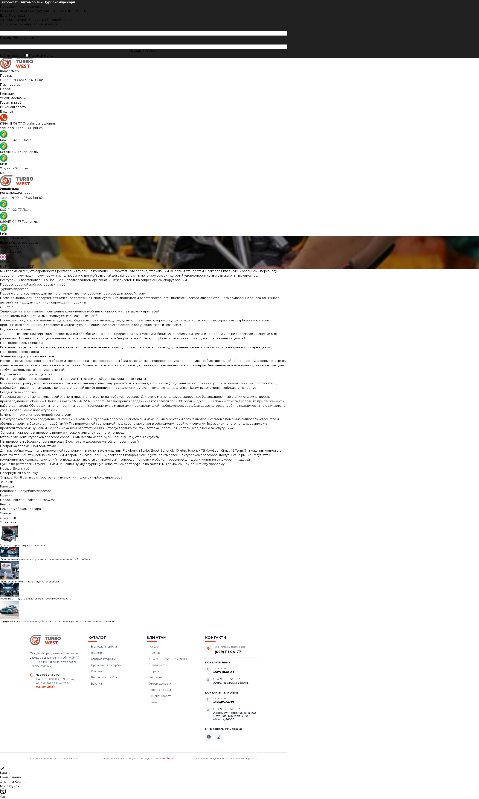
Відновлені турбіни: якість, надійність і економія (30, 581)
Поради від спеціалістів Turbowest (27, 500)
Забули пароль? (12, 55)
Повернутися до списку (19, 473)
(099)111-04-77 (19, 152)
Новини (6, 495)
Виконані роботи (160, 696)
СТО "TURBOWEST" (226, 679)
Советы (19, 238)
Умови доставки (160, 683)
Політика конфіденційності (212, 758)
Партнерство (158, 665)
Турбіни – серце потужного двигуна (22, 545)
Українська (9, 189)
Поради (154, 671)
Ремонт (6, 238)
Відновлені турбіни (104, 646)
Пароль (17, 37)
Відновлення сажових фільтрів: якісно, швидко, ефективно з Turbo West (45, 559)
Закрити (6, 482)
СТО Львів (8, 518)
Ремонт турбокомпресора (20, 509)
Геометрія (97, 652)
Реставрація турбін (104, 677)
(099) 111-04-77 (27, 123)
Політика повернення (244, 758)
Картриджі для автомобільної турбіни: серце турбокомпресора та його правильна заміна (57, 620)
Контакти (155, 677)
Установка (8, 522)
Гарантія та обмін (161, 689)
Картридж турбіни (103, 659)
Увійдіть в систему (143, 51)
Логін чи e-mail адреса (29, 24)
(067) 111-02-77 (15, 140)
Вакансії (96, 683)
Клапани (96, 671)
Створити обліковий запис (50, 20)
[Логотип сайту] (143, 63)
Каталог (154, 646)
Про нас (154, 652)
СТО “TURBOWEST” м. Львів (168, 659)
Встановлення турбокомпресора (25, 491)
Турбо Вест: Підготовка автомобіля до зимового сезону (35, 598)
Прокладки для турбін (106, 665)
